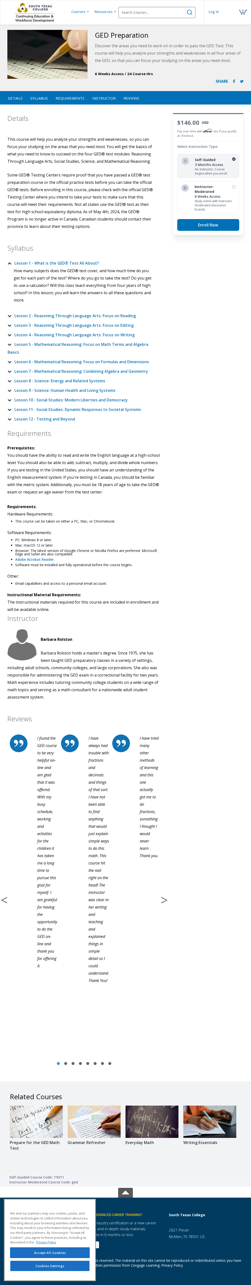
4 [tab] (80, 1063)
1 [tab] (58, 1063)
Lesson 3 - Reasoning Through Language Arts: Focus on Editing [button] (74, 325)
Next (164, 900)
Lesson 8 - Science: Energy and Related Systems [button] (59, 381)
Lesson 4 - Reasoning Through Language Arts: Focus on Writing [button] (74, 335)
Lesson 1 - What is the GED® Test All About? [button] (56, 263)
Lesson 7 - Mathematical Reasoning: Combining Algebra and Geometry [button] (81, 371)
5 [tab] (87, 1063)
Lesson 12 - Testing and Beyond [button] (44, 419)
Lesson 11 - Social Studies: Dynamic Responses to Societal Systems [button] (77, 409)
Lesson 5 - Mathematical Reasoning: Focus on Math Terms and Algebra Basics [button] (78, 348)
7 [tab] (102, 1063)
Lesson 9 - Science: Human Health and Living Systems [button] (64, 390)
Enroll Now (208, 225)
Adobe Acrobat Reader (34, 559)
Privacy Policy (172, 1265)
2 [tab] (65, 1063)
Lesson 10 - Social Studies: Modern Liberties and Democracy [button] (71, 400)
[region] (50, 1240)
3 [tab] (73, 1063)
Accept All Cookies (50, 1252)
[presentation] (80, 11)
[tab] (80, 263)
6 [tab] (95, 1063)
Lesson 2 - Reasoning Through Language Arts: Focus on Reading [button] (75, 315)
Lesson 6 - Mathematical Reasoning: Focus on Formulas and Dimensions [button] (81, 361)
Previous (4, 900)
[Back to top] (125, 1191)
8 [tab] (109, 1063)
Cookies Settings (50, 1266)
